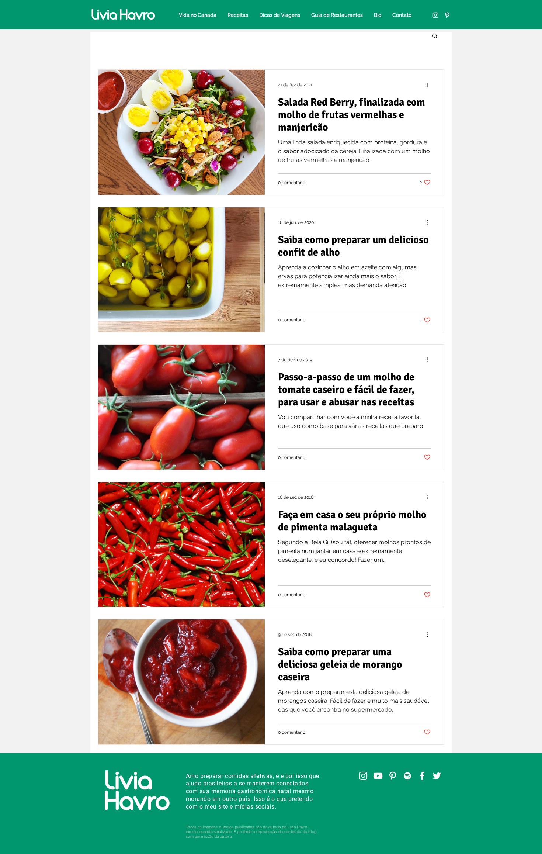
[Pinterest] (447, 15)
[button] (434, 36)
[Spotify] (407, 775)
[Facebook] (422, 775)
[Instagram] (435, 15)
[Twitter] (436, 775)
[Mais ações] (429, 84)
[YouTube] (377, 775)
